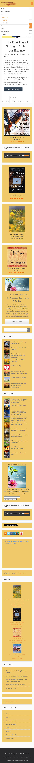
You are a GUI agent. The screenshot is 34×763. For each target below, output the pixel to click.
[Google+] (17, 534)
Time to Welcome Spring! (18, 378)
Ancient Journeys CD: (17, 638)
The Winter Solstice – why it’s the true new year (19, 435)
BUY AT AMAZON (17, 606)
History (8, 717)
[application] (17, 155)
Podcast (5, 17)
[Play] (7, 155)
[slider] (26, 154)
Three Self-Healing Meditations (17, 640)
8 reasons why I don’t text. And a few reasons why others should (19, 400)
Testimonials (15, 757)
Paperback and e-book (17, 604)
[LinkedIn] (14, 534)
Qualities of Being (11, 724)
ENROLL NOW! (17, 321)
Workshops (26, 754)
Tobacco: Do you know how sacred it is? (19, 441)
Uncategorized (10, 738)
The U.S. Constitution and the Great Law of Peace (18, 429)
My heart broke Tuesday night (18, 453)
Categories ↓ (20, 101)
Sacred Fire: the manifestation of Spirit (17, 447)
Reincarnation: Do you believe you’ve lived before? (19, 372)
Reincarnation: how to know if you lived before (19, 424)
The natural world (11, 735)
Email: (5, 495)
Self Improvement (11, 728)
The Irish (8, 731)
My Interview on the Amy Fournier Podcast (18, 342)
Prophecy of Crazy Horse (18, 405)
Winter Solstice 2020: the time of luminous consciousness (18, 385)
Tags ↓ (28, 101)
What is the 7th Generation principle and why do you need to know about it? (19, 418)
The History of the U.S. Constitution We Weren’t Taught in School (18, 412)
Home (6, 754)
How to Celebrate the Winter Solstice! (19, 348)
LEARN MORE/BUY (17, 642)
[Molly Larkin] (21, 534)
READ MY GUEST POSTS (11, 702)
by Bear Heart (17, 657)
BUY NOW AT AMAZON (17, 240)
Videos (4, 20)
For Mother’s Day (16, 366)
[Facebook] (11, 534)
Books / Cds (19, 754)
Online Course (7, 757)
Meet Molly (12, 754)
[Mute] (23, 156)
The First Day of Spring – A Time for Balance (17, 46)
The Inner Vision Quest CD (17, 655)
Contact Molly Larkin (25, 757)
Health (8, 714)
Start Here (22, 573)
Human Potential (11, 721)
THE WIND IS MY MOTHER (17, 622)
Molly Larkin (5, 101)
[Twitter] (5, 534)
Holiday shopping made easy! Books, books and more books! (18, 355)
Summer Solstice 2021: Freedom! (17, 360)
